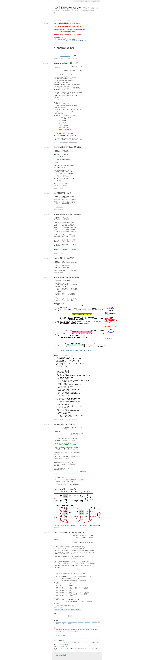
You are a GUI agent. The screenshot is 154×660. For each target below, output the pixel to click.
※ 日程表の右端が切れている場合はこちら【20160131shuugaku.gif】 (78, 350)
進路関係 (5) (64, 623)
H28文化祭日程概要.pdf (65, 129)
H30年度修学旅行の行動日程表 (64, 48)
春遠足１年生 (57, 249)
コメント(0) (67, 43)
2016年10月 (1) (74, 629)
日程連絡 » (78, 609)
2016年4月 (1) (89, 629)
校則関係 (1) (94, 622)
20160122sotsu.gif (95, 525)
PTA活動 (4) (58, 622)
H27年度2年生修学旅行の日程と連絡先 (66, 277)
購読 (98, 1)
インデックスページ (66, 648)
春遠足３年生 (75, 249)
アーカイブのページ (91, 648)
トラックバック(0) (74, 43)
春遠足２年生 (66, 249)
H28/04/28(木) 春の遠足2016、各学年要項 (67, 214)
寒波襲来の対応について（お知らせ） (66, 424)
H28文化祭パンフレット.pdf (66, 133)
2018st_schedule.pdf (65, 56)
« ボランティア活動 (59, 609)
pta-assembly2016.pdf (61, 157)
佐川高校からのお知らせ (67, 7)
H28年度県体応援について (62, 193)
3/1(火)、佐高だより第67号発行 (64, 258)
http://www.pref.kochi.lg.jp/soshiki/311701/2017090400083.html (71, 40)
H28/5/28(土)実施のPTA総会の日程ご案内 (67, 147)
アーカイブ (93, 1)
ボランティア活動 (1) (72, 622)
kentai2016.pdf (59, 207)
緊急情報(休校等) (61, 484)
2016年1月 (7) (59, 631)
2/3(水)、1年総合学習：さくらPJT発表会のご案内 (70, 532)
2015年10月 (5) (66, 631)
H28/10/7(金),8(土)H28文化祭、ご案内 (66, 63)
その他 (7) (64, 622)
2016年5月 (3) (81, 629)
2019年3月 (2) (59, 629)
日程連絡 (62, 646)
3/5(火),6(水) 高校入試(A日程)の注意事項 (67, 23)
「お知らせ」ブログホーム (84, 1)
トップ (76, 1)
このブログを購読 (61, 635)
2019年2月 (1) (66, 629)
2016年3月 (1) (96, 629)
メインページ (67, 609)
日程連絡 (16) (88, 622)
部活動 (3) (70, 623)
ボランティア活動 (64, 644)
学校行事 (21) (81, 622)
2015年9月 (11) (74, 631)
